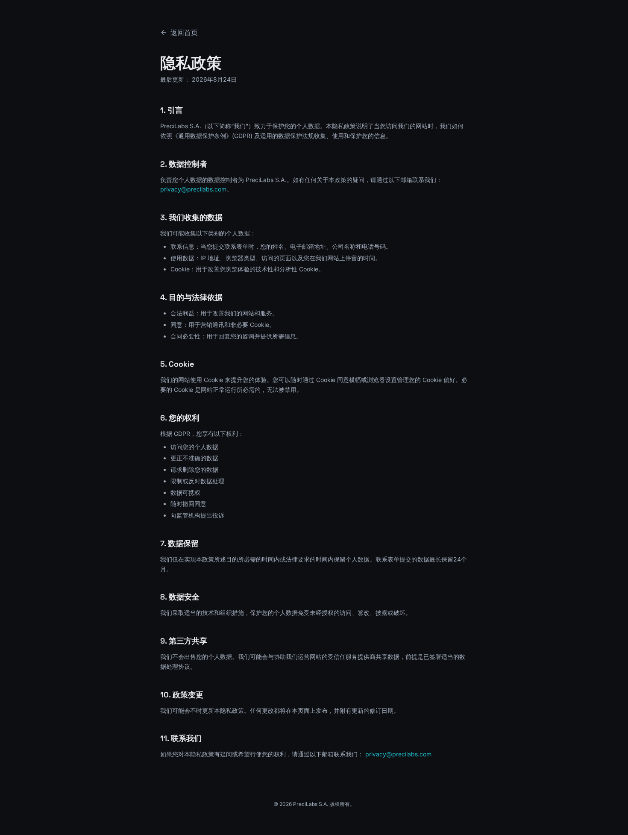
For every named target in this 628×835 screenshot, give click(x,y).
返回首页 (184, 32)
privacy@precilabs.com (193, 189)
